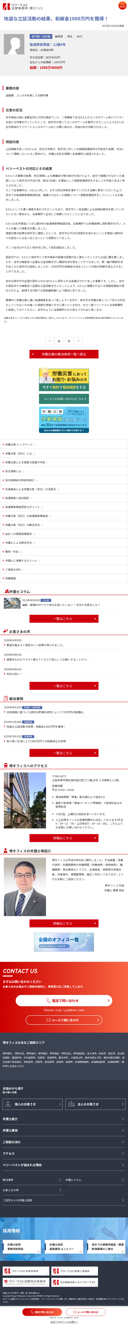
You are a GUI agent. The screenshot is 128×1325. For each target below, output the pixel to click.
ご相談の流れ (12, 1142)
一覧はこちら (62, 618)
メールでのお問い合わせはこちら (64, 399)
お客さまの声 (11, 1190)
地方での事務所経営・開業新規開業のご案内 (108, 1246)
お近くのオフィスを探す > (64, 1322)
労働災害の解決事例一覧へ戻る (64, 354)
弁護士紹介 (10, 1119)
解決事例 (8, 1180)
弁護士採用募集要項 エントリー (62, 1246)
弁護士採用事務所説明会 (15, 1246)
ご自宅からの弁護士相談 (17, 1200)
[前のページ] (50, 341)
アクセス (8, 1153)
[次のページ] (78, 341)
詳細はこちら (62, 838)
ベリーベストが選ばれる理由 (22, 1165)
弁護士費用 (10, 1130)
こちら (114, 823)
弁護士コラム (73, 1180)
